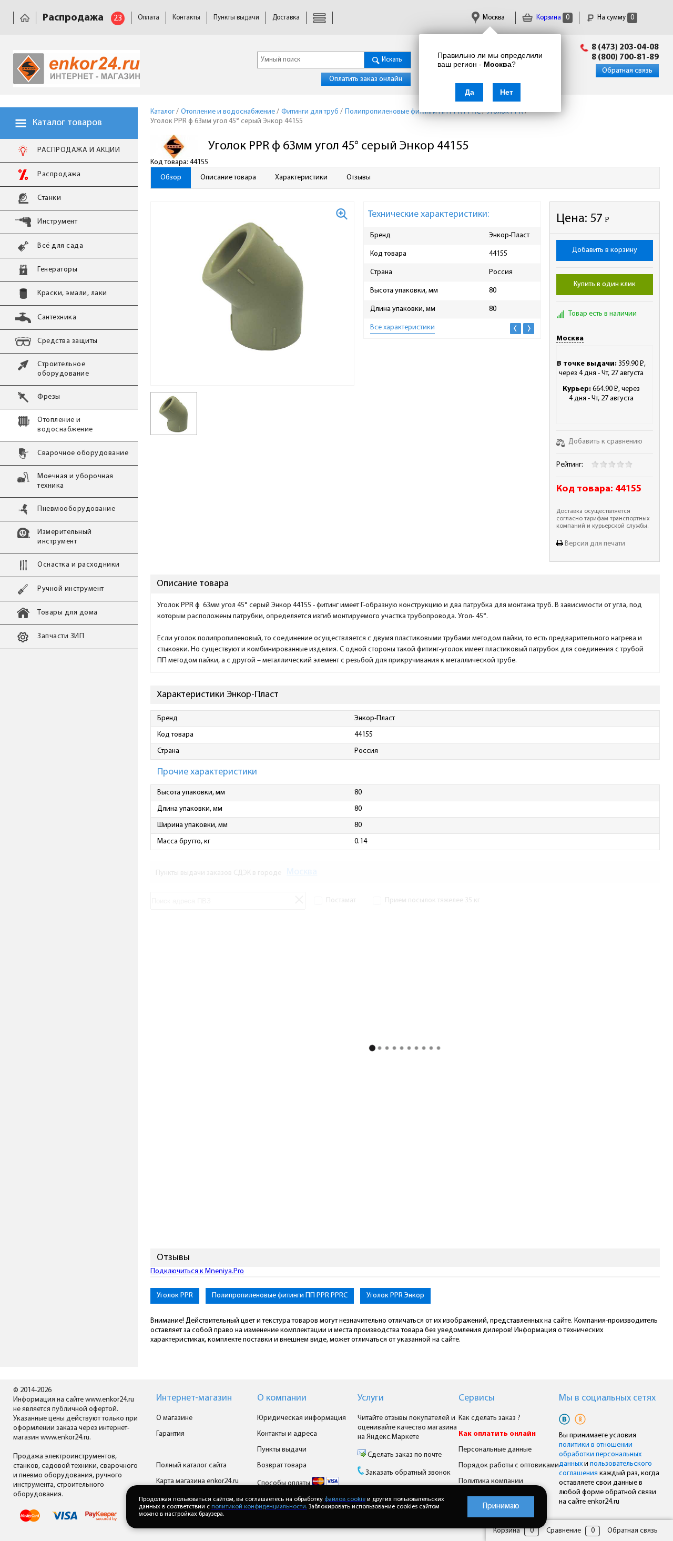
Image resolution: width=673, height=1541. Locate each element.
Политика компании (490, 1481)
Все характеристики (402, 327)
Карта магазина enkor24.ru (197, 1481)
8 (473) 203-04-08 (625, 47)
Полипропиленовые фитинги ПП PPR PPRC (280, 1296)
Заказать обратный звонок (408, 1473)
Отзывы (358, 178)
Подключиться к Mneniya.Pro (197, 1271)
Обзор (170, 178)
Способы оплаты (284, 1483)
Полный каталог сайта (191, 1465)
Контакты (186, 17)
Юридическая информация (301, 1418)
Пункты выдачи (236, 17)
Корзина (552, 17)
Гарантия (170, 1434)
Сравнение (563, 1531)
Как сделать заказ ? (489, 1418)
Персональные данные (495, 1450)
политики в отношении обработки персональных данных (600, 1454)
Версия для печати (595, 544)
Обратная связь (627, 71)
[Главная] (24, 17)
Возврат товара (282, 1465)
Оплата (148, 17)
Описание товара (228, 178)
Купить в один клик (605, 284)
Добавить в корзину (604, 250)
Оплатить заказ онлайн (365, 79)
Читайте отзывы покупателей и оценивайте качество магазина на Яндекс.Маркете (407, 1427)
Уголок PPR (175, 1296)
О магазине (174, 1418)
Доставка (286, 17)
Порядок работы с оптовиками (508, 1465)
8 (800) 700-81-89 (625, 57)
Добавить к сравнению (605, 442)
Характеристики (301, 178)
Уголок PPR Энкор (395, 1296)
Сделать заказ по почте (404, 1455)
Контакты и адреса (287, 1434)
